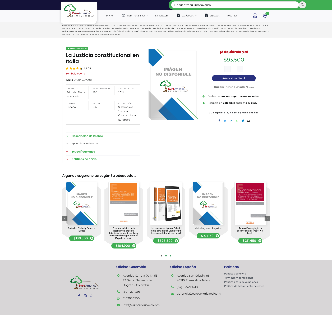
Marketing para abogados (208, 228)
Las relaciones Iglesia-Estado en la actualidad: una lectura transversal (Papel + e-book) (166, 231)
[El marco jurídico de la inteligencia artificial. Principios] (124, 183)
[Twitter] (225, 120)
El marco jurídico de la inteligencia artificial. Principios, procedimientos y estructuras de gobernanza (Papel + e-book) (123, 233)
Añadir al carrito (232, 78)
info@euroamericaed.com (141, 305)
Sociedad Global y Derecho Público (82, 229)
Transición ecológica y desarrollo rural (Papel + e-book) (250, 231)
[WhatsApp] (237, 120)
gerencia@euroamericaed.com (198, 293)
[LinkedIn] (231, 120)
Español (71, 107)
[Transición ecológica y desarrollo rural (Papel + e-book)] (250, 183)
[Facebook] (219, 120)
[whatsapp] (91, 295)
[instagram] (85, 295)
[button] (103, 136)
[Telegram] (243, 120)
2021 (121, 92)
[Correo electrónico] (248, 120)
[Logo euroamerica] (78, 3)
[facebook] (79, 295)
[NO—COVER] (81, 183)
